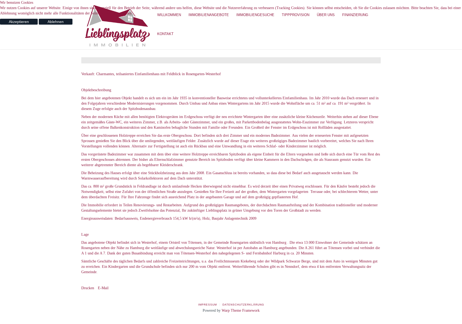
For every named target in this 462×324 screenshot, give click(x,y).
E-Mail (103, 288)
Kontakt (165, 34)
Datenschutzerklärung (243, 304)
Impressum (207, 304)
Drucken (87, 288)
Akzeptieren (19, 22)
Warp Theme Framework (241, 310)
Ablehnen (56, 22)
